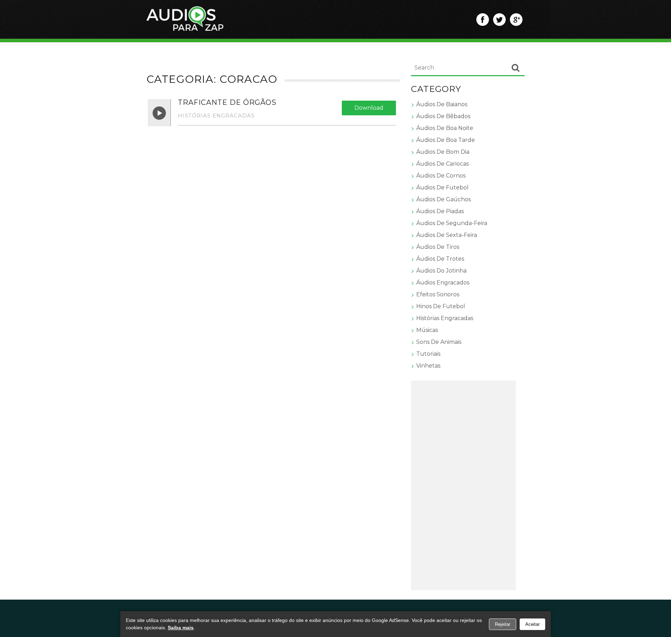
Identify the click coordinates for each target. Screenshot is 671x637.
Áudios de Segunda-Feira (451, 223)
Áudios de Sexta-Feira (446, 235)
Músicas (427, 330)
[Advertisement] (463, 485)
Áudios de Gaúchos (443, 199)
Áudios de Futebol (442, 187)
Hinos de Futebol (440, 306)
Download (368, 107)
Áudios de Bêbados (443, 116)
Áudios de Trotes (440, 258)
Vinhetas (428, 365)
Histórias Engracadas (216, 115)
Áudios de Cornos (441, 175)
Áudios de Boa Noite (444, 128)
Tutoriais (428, 353)
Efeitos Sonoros (437, 294)
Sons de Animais (438, 342)
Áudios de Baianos (441, 104)
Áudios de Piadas (440, 211)
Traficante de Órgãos (227, 102)
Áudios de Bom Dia (442, 152)
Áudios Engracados (442, 282)
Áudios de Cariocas (442, 163)
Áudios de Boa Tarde (445, 140)
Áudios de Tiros (437, 247)
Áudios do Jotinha (441, 270)
